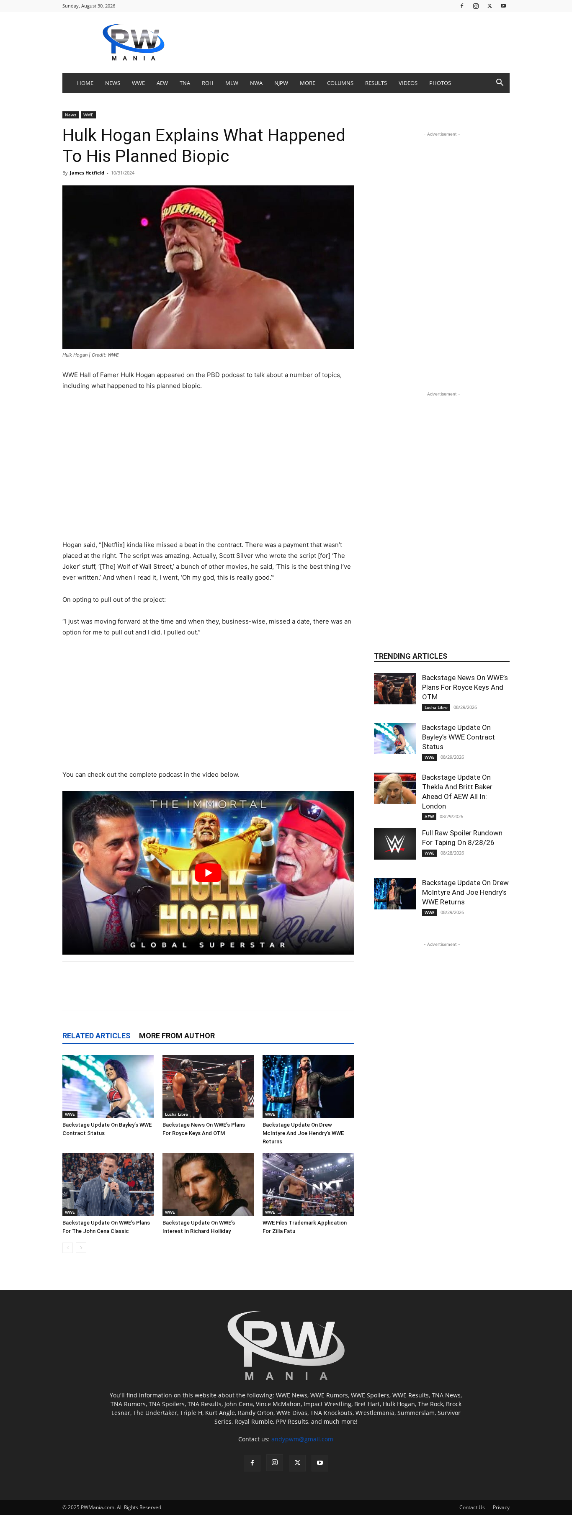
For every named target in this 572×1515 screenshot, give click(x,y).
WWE (138, 83)
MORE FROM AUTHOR (177, 1035)
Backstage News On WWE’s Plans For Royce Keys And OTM (465, 687)
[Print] (314, 993)
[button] (500, 83)
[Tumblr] (237, 993)
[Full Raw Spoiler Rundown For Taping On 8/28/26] (395, 844)
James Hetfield (87, 172)
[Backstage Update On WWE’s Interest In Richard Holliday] (208, 1184)
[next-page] (81, 1248)
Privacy (501, 1507)
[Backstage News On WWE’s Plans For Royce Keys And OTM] (208, 1086)
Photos (440, 83)
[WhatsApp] (217, 993)
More (307, 83)
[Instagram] (475, 5)
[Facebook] (462, 5)
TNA (185, 83)
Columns (340, 83)
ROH (208, 83)
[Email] (294, 993)
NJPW (281, 83)
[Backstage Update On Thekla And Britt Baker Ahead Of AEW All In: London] (395, 788)
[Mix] (256, 993)
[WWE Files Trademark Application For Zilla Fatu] (308, 1184)
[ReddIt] (160, 993)
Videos (408, 83)
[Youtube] (503, 5)
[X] (489, 5)
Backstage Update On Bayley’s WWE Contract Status (458, 737)
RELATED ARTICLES (96, 1035)
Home (85, 83)
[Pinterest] (179, 993)
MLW (231, 83)
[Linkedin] (198, 993)
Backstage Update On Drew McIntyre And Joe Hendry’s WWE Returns (303, 1133)
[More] (334, 993)
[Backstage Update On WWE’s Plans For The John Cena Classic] (108, 1184)
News (112, 83)
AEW (162, 83)
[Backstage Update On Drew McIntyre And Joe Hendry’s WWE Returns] (308, 1086)
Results (376, 83)
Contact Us (472, 1507)
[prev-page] (67, 1248)
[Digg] (275, 993)
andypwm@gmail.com (302, 1439)
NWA (256, 83)
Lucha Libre (176, 1114)
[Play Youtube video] (208, 873)
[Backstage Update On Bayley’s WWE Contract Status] (108, 1086)
